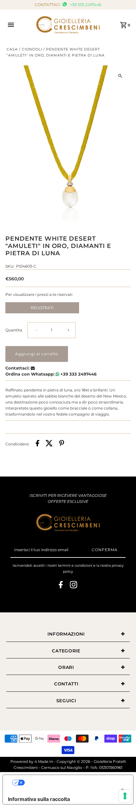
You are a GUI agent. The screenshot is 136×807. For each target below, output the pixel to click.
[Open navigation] (18, 25)
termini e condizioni (75, 565)
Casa (12, 49)
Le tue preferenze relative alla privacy (74, 782)
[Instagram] (73, 585)
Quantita (13, 330)
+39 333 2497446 (85, 4)
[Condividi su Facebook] (37, 444)
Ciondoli (32, 49)
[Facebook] (61, 585)
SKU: (10, 266)
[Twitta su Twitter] (49, 444)
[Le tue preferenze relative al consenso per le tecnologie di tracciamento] (125, 796)
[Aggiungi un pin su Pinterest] (61, 444)
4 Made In (43, 761)
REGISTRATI (42, 307)
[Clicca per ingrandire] (120, 76)
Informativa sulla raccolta (39, 799)
